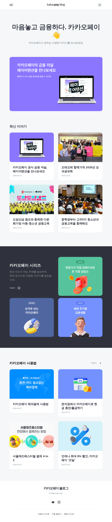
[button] (11, 5)
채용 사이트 (69, 514)
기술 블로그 (57, 514)
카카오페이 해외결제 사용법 (30, 404)
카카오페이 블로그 (56, 488)
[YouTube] (53, 502)
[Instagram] (59, 502)
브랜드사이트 (43, 514)
